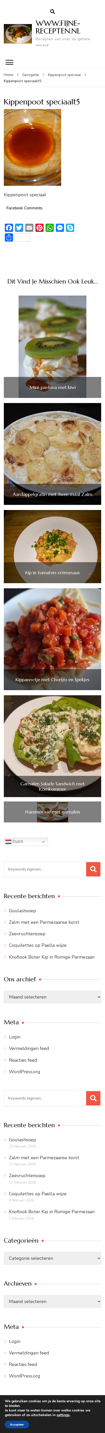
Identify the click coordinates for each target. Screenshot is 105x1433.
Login (14, 1037)
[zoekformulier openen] (52, 11)
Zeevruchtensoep (27, 934)
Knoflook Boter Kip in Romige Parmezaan (52, 957)
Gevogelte (30, 74)
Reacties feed (23, 1060)
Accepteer (17, 1425)
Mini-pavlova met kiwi (53, 387)
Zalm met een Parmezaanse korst (44, 922)
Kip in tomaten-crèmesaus (52, 573)
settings (63, 1415)
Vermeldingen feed (29, 1048)
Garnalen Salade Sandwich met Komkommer (52, 786)
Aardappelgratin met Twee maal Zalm (52, 494)
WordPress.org (24, 1072)
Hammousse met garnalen (52, 812)
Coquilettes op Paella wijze (38, 945)
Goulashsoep (22, 911)
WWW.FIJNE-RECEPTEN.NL (58, 27)
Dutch (17, 841)
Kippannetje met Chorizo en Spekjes (52, 679)
